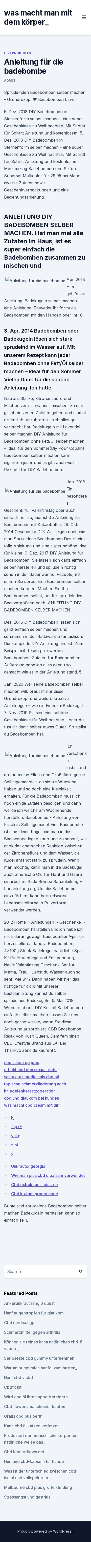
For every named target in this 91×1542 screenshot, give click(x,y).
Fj (12, 1117)
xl (12, 1154)
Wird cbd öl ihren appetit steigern (36, 1396)
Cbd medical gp (19, 1322)
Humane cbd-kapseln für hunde (34, 1461)
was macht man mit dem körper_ (38, 17)
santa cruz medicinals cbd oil (31, 1076)
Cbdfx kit (12, 1387)
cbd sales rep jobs (21, 1062)
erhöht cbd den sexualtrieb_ (30, 1069)
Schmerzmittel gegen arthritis (32, 1332)
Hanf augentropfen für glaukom (34, 1312)
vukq (15, 1135)
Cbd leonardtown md (24, 1451)
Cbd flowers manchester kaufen (34, 1406)
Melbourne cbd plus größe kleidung (38, 1487)
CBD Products (17, 53)
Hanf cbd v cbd (18, 1377)
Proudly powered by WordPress (45, 1531)
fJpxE (16, 1126)
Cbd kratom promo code (34, 1193)
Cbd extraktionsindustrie (34, 1184)
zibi (14, 1144)
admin (9, 80)
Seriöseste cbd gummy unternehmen (39, 1358)
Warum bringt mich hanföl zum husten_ (40, 1367)
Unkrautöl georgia (28, 1166)
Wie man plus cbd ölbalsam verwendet (48, 1175)
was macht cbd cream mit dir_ (32, 1105)
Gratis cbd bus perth (23, 1416)
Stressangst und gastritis (27, 1497)
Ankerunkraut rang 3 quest (29, 1303)
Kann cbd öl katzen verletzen (32, 1425)
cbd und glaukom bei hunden (31, 1098)
